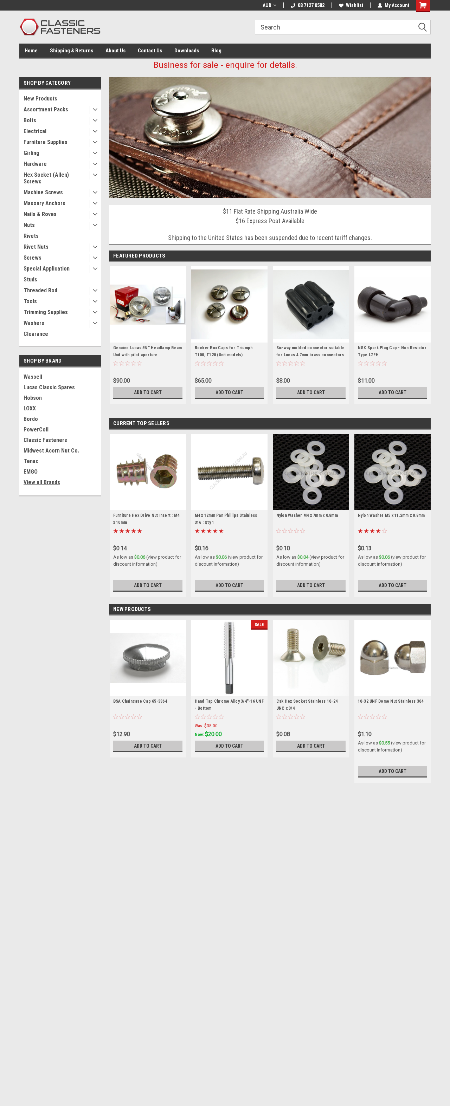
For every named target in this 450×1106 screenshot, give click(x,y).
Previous (116, 132)
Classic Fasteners (45, 440)
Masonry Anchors (44, 203)
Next (424, 132)
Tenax (31, 461)
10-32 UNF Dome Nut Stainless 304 (391, 701)
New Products (40, 98)
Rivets (31, 236)
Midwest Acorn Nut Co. (51, 450)
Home (31, 50)
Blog (216, 50)
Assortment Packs (46, 109)
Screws (32, 257)
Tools (30, 301)
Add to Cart (148, 392)
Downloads (186, 50)
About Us (115, 50)
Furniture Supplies (46, 142)
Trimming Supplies (46, 312)
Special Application (47, 268)
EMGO (31, 471)
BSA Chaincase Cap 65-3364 (140, 701)
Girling (31, 153)
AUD (267, 5)
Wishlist (354, 5)
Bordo (31, 419)
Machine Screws (43, 192)
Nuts (29, 225)
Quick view (147, 337)
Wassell (33, 376)
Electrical (35, 131)
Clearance (36, 334)
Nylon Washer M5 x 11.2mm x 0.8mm (391, 515)
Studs (30, 279)
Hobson (33, 398)
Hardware (35, 164)
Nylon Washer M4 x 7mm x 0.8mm (307, 515)
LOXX (30, 408)
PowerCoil (36, 429)
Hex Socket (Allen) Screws (46, 178)
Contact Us (150, 50)
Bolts (30, 120)
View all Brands (42, 482)
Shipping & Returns (71, 50)
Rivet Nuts (36, 246)
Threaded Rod (40, 290)
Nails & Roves (40, 214)
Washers (34, 323)
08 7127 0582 (311, 5)
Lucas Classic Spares (49, 387)
